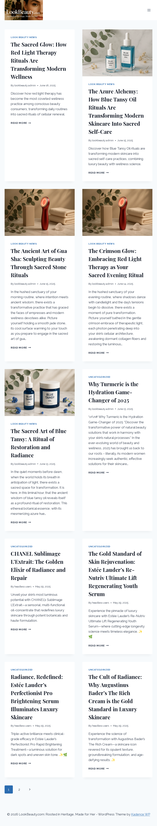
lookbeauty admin (25, 85)
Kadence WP (140, 814)
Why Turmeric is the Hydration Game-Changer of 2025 (113, 392)
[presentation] (117, 52)
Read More (21, 122)
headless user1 (22, 586)
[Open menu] (148, 10)
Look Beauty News (24, 37)
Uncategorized (99, 377)
